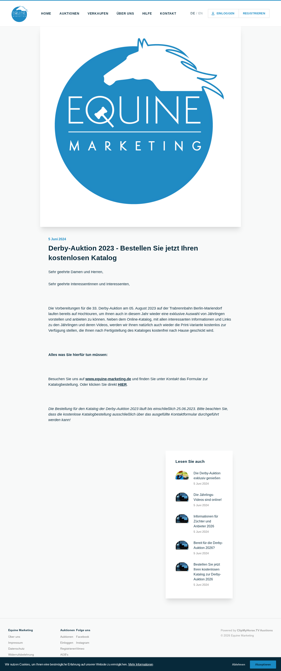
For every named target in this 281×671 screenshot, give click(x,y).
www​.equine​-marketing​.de (108, 379)
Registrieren (68, 648)
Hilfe (147, 13)
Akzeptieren (263, 664)
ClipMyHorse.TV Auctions (255, 630)
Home (46, 13)
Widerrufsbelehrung (21, 654)
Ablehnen (238, 664)
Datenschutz (16, 648)
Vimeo (80, 648)
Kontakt (168, 13)
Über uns (125, 13)
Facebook (82, 636)
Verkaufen (98, 13)
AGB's (64, 654)
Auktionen (69, 13)
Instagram (82, 642)
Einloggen (66, 642)
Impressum (15, 642)
